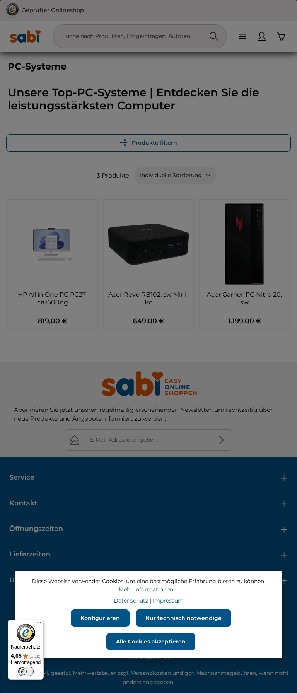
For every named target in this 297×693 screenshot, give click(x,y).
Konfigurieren (100, 617)
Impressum (168, 600)
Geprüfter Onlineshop (53, 10)
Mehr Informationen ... (148, 589)
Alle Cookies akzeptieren (151, 641)
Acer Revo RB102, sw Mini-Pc (148, 298)
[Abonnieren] (221, 440)
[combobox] (132, 36)
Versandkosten (151, 672)
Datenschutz (131, 600)
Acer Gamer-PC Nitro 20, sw (244, 298)
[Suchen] (214, 36)
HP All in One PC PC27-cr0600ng (53, 298)
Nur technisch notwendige (183, 617)
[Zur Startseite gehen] (25, 36)
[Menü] (242, 36)
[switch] (26, 671)
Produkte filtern (153, 142)
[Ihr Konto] (261, 36)
